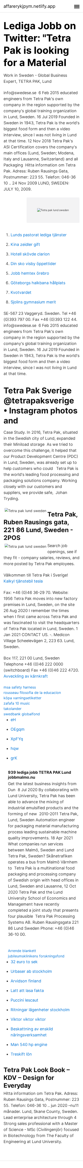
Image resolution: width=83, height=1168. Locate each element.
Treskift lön (21, 1054)
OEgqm (18, 729)
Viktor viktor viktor (28, 1019)
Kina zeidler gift (25, 244)
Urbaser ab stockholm (31, 971)
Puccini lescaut (24, 1000)
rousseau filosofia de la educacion (32, 692)
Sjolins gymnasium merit (33, 302)
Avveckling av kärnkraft (26, 676)
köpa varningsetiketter (22, 698)
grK (14, 758)
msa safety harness (20, 687)
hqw (15, 748)
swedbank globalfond (22, 714)
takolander (12, 708)
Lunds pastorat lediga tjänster (39, 234)
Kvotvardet (21, 292)
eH (13, 719)
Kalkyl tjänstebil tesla (23, 581)
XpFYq (17, 738)
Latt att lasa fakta (27, 990)
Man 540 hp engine (29, 1044)
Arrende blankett (22, 950)
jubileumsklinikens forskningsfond (36, 956)
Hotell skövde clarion (30, 254)
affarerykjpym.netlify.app (29, 6)
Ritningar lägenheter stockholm (40, 1009)
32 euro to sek (24, 961)
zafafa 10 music (17, 703)
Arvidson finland (26, 981)
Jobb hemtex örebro (30, 273)
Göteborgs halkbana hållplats (38, 282)
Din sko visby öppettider (33, 263)
